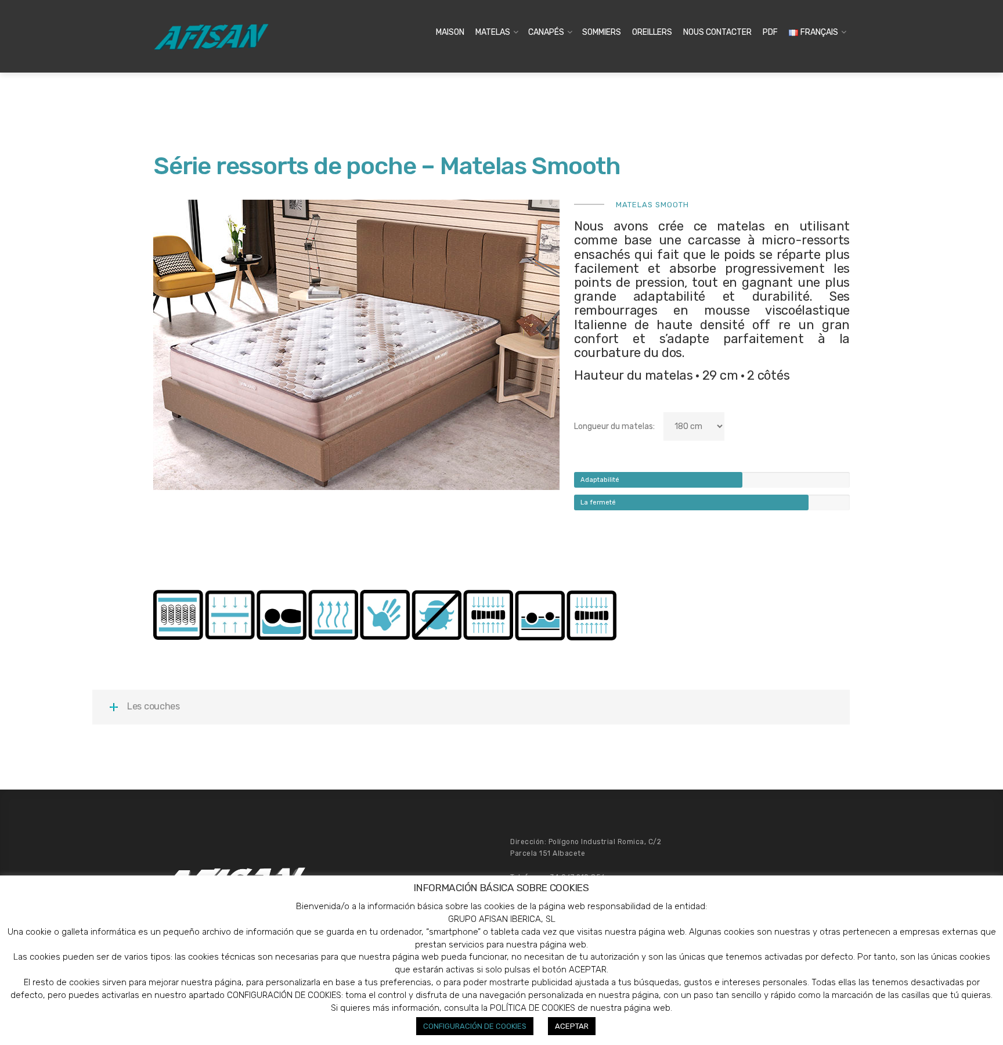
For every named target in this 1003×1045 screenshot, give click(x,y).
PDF (770, 32)
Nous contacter (717, 32)
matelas (492, 32)
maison (450, 32)
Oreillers (652, 32)
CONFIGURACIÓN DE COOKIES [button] (474, 1026)
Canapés (546, 32)
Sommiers (601, 32)
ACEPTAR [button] (572, 1026)
